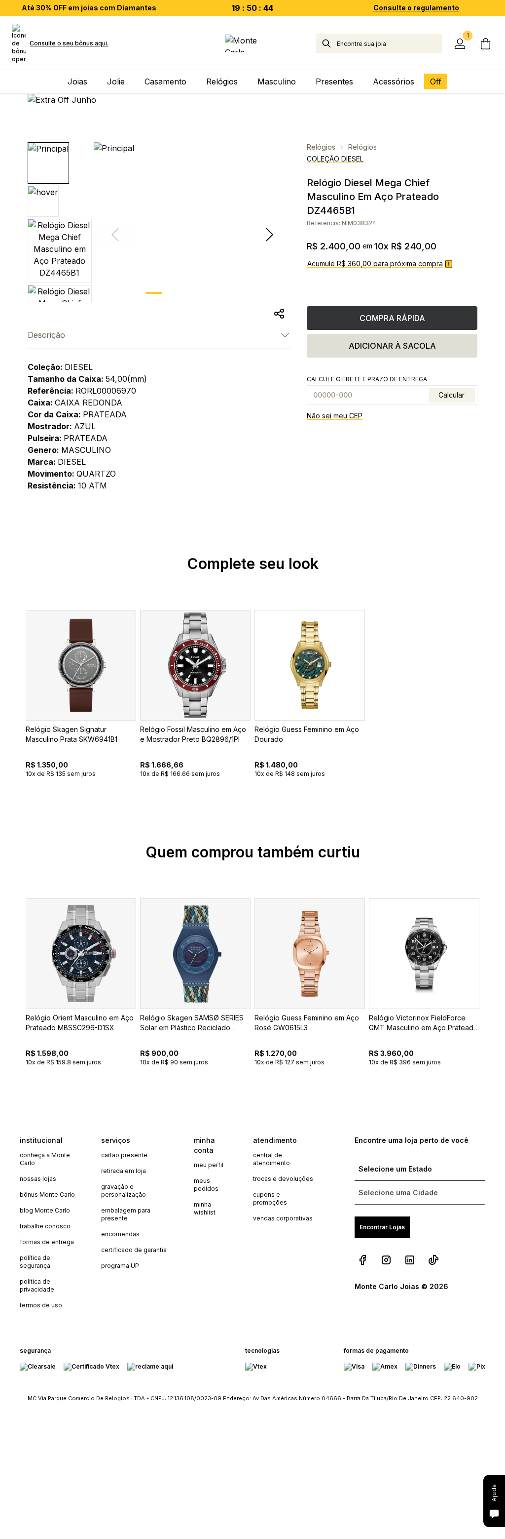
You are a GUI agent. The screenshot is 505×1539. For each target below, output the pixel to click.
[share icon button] (279, 314)
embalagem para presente (125, 1214)
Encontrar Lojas (382, 1227)
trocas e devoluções (283, 1178)
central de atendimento (271, 1159)
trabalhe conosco (45, 1226)
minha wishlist (205, 1208)
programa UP (120, 1265)
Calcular (451, 395)
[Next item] (269, 234)
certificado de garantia (134, 1250)
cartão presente (124, 1155)
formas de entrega (47, 1242)
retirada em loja (123, 1170)
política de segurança (35, 1261)
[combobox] (389, 43)
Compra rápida (392, 318)
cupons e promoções (270, 1198)
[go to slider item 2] (205, 293)
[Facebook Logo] (362, 1260)
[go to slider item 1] (179, 293)
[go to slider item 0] (154, 293)
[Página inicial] (252, 43)
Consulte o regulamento (416, 7)
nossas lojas (38, 1178)
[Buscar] (326, 43)
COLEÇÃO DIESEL (335, 159)
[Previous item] (12, 717)
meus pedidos (206, 1184)
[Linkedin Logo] (410, 1260)
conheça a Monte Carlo (45, 1159)
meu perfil (208, 1165)
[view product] (81, 665)
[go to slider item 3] (231, 293)
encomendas (120, 1234)
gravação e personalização (123, 1190)
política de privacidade (37, 1285)
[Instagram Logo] (386, 1260)
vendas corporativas (283, 1218)
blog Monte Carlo (45, 1210)
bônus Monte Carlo (47, 1194)
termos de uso (41, 1305)
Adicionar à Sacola (392, 346)
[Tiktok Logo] (433, 1260)
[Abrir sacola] (485, 43)
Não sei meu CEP (334, 415)
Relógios (321, 147)
